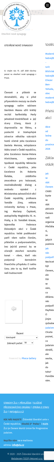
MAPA (45, 424)
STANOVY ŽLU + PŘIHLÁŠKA (17, 403)
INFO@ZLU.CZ (17, 412)
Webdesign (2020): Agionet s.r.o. (27, 459)
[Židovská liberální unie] (16, 16)
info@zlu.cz (18, 445)
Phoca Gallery (29, 358)
